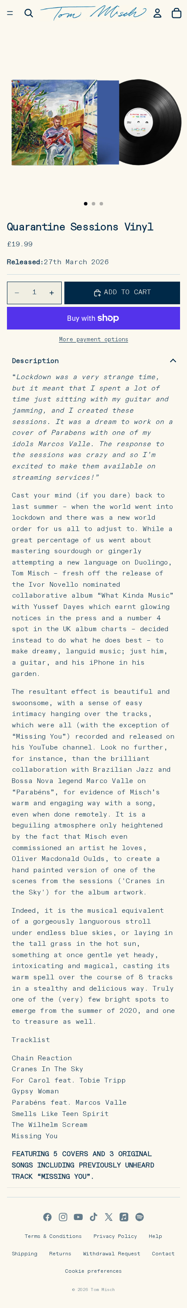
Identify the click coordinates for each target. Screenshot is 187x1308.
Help (155, 1236)
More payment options (93, 340)
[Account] (157, 13)
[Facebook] (47, 1217)
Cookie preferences (93, 1271)
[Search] (28, 13)
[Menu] (10, 13)
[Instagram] (63, 1217)
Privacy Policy (115, 1236)
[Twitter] (109, 1217)
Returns (60, 1254)
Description (35, 361)
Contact (163, 1254)
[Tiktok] (93, 1217)
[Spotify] (139, 1217)
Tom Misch (102, 1290)
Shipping (24, 1254)
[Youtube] (78, 1217)
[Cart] (176, 13)
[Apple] (124, 1217)
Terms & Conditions (53, 1236)
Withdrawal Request (111, 1254)
